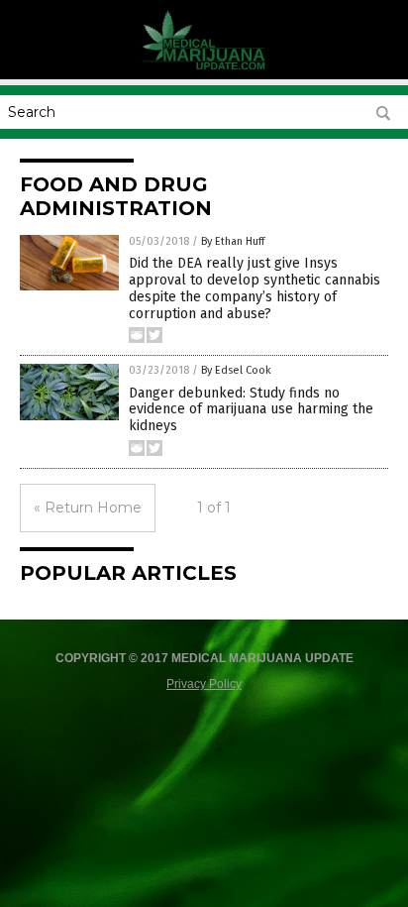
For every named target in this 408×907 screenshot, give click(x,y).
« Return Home (88, 507)
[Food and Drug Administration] (204, 65)
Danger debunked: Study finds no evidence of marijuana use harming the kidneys (251, 410)
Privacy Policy (204, 684)
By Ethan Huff (232, 241)
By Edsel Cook (236, 370)
